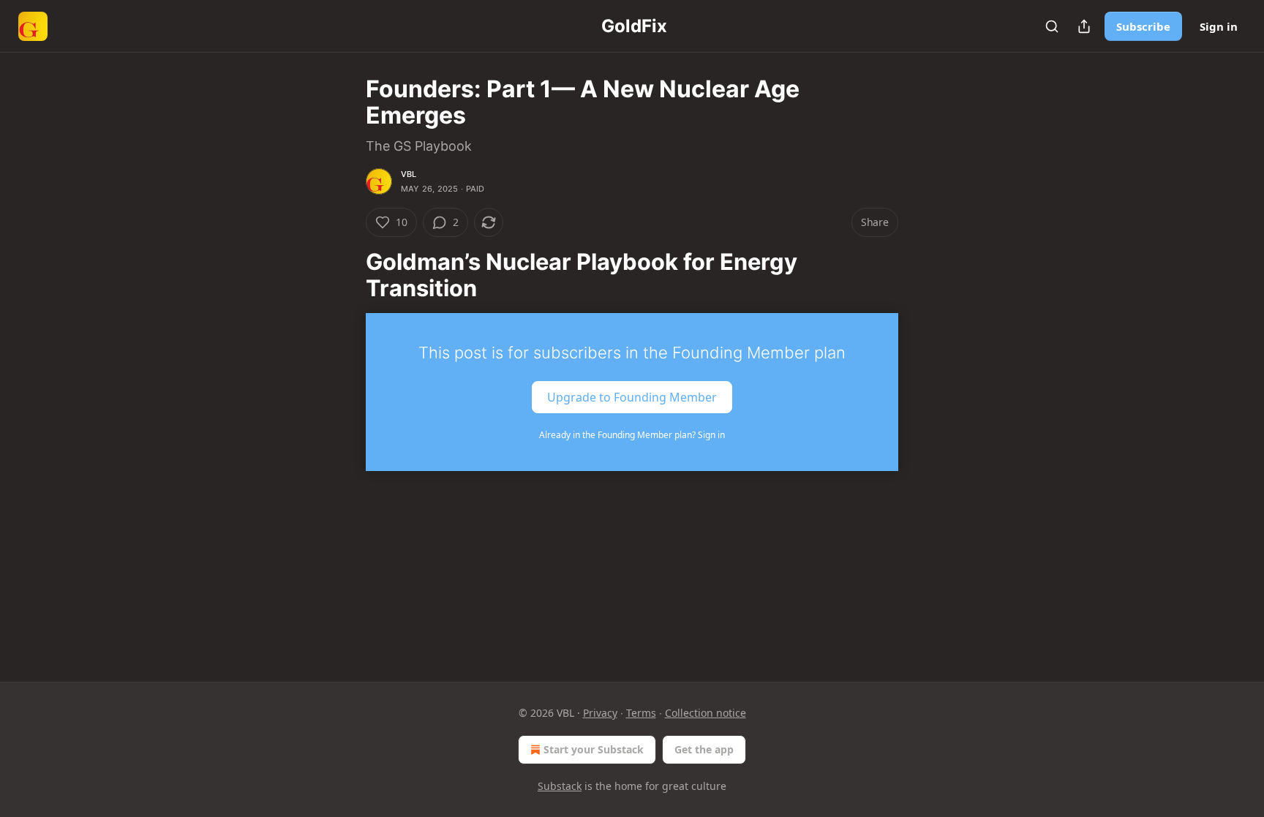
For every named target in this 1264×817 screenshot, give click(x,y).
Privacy (600, 713)
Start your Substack (593, 749)
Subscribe (1143, 26)
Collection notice (705, 713)
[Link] (345, 275)
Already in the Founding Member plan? (632, 435)
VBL (409, 174)
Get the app (704, 749)
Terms (641, 713)
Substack (560, 786)
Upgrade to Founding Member (632, 396)
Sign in (1219, 26)
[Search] (1051, 26)
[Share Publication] (1084, 26)
